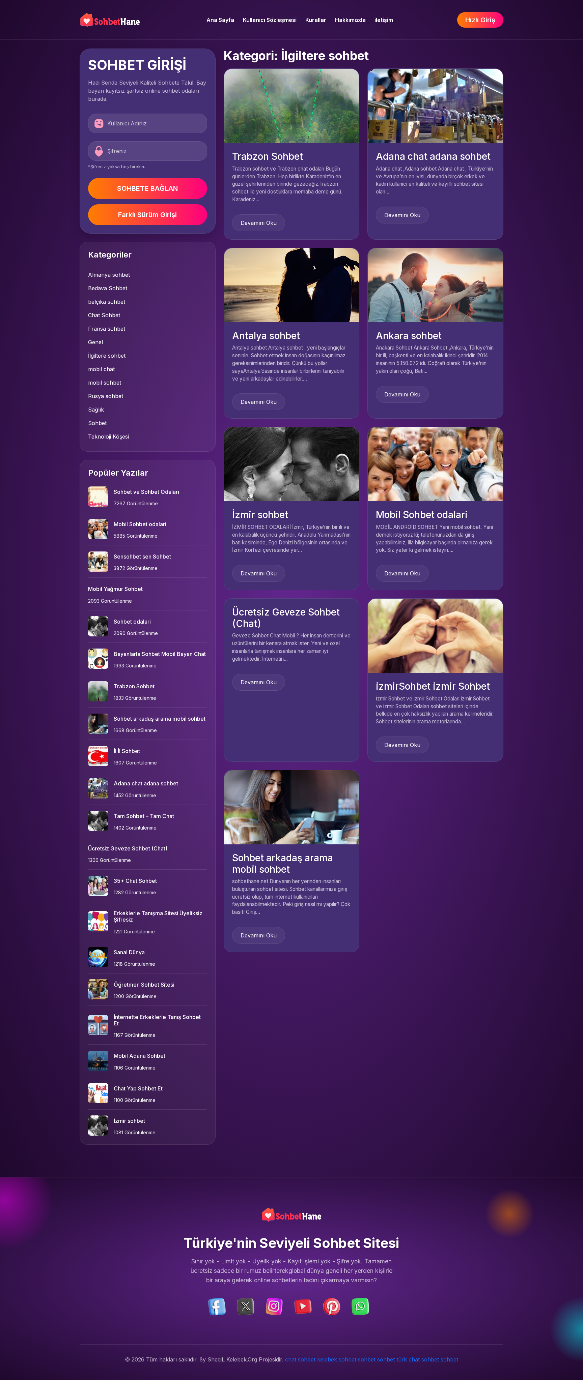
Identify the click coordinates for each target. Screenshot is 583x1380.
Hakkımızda (350, 20)
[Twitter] (245, 1306)
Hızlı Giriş (480, 20)
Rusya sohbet (105, 396)
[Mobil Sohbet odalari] (435, 463)
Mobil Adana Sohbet (139, 1055)
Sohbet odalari (132, 621)
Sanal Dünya (129, 952)
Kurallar (315, 20)
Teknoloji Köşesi (108, 436)
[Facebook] (217, 1306)
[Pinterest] (331, 1306)
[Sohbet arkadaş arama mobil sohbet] (291, 806)
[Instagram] (274, 1306)
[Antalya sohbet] (291, 284)
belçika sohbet (106, 301)
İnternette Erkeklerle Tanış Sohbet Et (157, 1020)
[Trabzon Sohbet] (291, 105)
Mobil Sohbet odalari (140, 524)
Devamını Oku (259, 222)
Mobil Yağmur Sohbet (115, 589)
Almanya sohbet (109, 274)
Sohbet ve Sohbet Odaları (146, 491)
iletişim (383, 20)
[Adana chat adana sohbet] (435, 105)
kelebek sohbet (336, 1359)
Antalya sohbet (266, 335)
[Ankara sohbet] (435, 284)
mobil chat (101, 369)
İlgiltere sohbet (107, 355)
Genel (95, 342)
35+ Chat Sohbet (135, 880)
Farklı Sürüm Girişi (147, 215)
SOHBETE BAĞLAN (147, 188)
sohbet (367, 1359)
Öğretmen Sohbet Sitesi (144, 984)
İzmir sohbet (129, 1120)
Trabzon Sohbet (134, 686)
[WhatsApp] (360, 1306)
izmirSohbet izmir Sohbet (433, 686)
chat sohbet (300, 1359)
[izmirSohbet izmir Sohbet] (435, 635)
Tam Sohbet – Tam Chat (144, 816)
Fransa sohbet (106, 328)
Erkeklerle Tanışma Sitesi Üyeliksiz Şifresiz (158, 916)
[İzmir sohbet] (291, 463)
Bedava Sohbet (107, 288)
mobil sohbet (104, 382)
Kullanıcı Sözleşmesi (270, 20)
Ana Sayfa (220, 20)
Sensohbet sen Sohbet (142, 556)
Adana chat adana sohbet (146, 783)
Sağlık (96, 409)
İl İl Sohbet (127, 751)
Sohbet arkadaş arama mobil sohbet (159, 718)
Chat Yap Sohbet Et (138, 1088)
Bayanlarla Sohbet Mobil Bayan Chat (160, 654)
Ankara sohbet (409, 335)
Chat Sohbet (104, 315)
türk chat (408, 1359)
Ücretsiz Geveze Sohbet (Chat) (127, 848)
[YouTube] (303, 1306)
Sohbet (97, 423)
